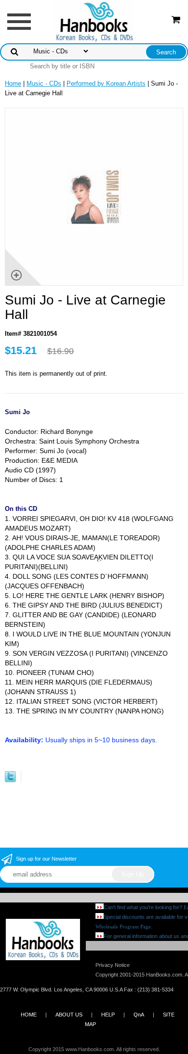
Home (13, 83)
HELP (108, 1014)
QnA (139, 1014)
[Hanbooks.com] (94, 21)
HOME (29, 1014)
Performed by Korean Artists (106, 83)
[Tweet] (10, 780)
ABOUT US (68, 1014)
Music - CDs (44, 83)
